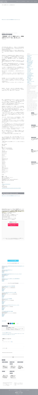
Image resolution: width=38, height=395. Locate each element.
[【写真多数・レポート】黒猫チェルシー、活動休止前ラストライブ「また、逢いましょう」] (12, 323)
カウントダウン (35, 94)
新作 (31, 107)
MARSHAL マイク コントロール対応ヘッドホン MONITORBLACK (10, 278)
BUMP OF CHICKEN (33, 86)
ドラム (20, 333)
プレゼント (6, 334)
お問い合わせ (35, 1)
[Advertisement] (13, 12)
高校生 (8, 334)
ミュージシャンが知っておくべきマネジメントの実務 (9, 292)
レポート (10, 334)
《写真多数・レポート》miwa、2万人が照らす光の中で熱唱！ (13, 367)
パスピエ (35, 97)
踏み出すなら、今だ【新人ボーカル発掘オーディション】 (13, 225)
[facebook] (10, 323)
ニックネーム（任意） (4, 348)
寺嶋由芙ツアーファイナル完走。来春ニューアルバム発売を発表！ (5, 367)
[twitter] (8, 323)
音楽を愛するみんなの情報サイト (19, 391)
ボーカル (11, 333)
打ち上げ (28, 107)
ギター (17, 333)
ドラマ (14, 333)
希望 (33, 105)
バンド (3, 333)
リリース (8, 333)
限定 (18, 333)
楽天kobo (3, 289)
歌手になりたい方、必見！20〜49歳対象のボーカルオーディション (11, 19)
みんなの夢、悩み (23, 1)
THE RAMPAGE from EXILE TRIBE (31, 91)
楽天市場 (3, 267)
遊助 (31, 110)
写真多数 (7, 332)
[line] (14, 323)
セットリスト (3, 332)
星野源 (33, 107)
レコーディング (33, 102)
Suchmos (28, 89)
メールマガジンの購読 (13, 260)
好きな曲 (4, 334)
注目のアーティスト (19, 1)
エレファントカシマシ (29, 94)
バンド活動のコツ (28, 1)
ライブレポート (9, 332)
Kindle (3, 297)
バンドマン (13, 334)
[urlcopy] (17, 323)
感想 (36, 105)
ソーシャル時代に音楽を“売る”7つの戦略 (7, 311)
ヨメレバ (6, 293)
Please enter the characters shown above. (7, 352)
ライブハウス (32, 1)
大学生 (31, 105)
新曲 (15, 333)
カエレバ (6, 266)
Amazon (3, 268)
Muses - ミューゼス (19, 392)
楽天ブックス (3, 288)
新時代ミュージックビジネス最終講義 (7, 298)
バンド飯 (32, 97)
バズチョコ (28, 97)
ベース (22, 333)
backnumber (28, 86)
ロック (12, 333)
